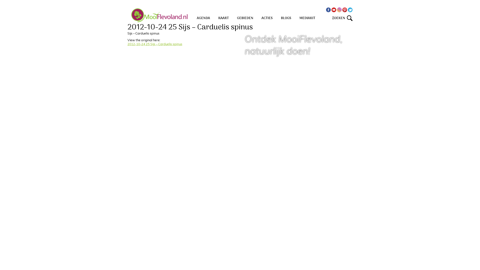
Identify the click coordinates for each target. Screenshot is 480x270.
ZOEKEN (339, 18)
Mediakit (307, 18)
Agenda (203, 18)
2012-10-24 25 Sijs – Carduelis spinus (155, 44)
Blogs (286, 18)
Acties (267, 18)
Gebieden (245, 18)
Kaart (223, 18)
